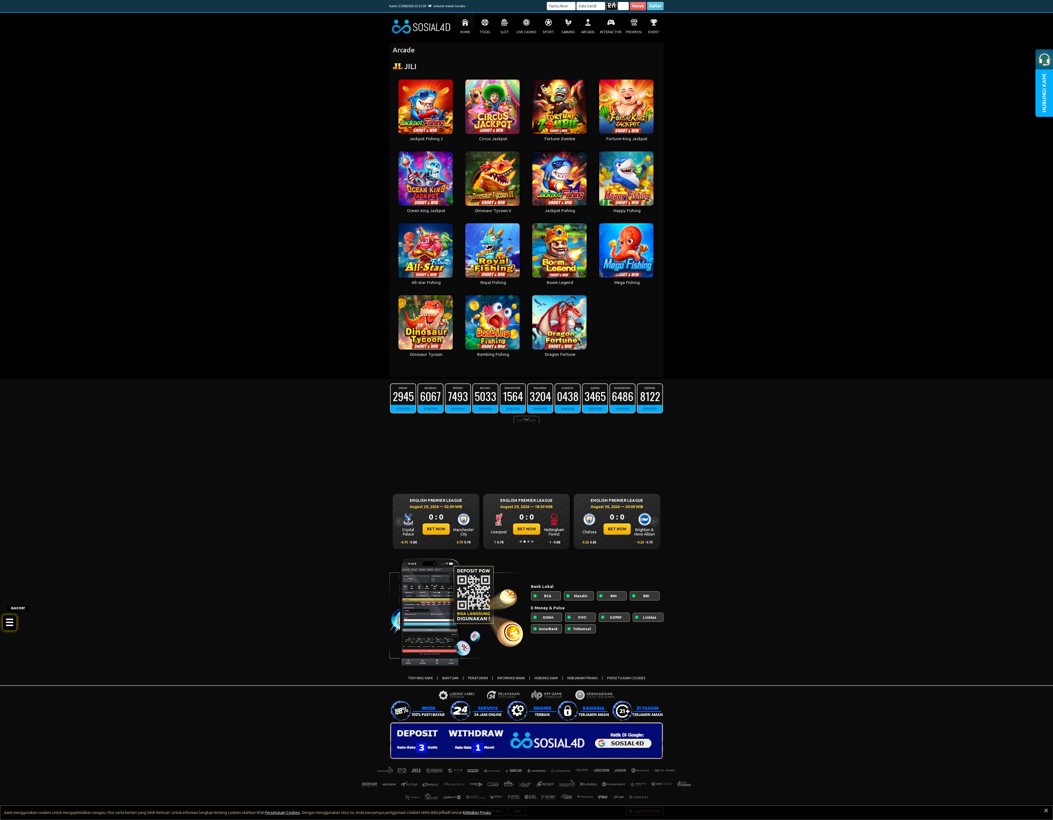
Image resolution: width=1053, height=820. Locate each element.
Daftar (655, 6)
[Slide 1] (521, 541)
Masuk (638, 6)
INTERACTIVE (611, 32)
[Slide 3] (528, 541)
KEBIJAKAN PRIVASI (582, 678)
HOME (465, 32)
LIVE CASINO (526, 32)
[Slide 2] (524, 541)
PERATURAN (478, 678)
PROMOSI (634, 32)
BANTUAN (450, 678)
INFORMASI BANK (511, 678)
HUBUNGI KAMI (546, 678)
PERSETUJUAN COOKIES (626, 678)
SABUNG (568, 32)
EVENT (653, 32)
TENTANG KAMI (420, 678)
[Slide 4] (532, 541)
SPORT (548, 32)
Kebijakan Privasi (477, 812)
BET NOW (436, 529)
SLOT (504, 32)
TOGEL (485, 32)
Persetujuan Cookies (282, 812)
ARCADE (588, 32)
